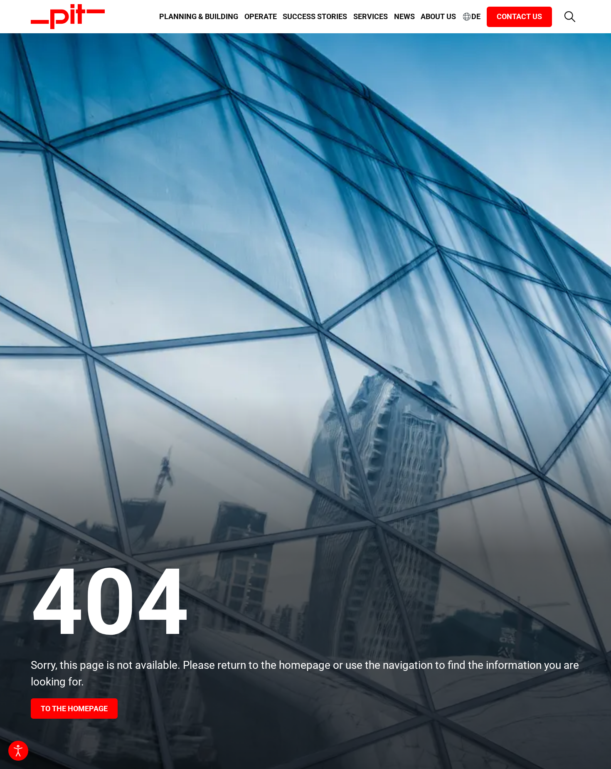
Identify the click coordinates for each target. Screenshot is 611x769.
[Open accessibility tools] (18, 751)
